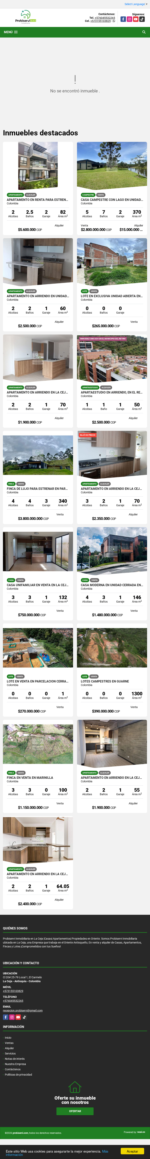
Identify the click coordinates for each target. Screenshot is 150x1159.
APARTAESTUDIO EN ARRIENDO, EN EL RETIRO (112, 392)
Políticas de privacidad (18, 1074)
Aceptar (132, 1151)
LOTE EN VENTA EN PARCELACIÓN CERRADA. (38, 681)
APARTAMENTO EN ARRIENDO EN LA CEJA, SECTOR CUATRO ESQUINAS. (38, 392)
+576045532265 (105, 17)
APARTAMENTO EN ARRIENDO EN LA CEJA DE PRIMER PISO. (112, 777)
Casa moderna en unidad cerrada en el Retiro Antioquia (112, 585)
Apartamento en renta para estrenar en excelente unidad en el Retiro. (38, 199)
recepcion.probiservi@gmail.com (23, 1010)
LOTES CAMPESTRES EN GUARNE (105, 681)
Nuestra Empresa (15, 1064)
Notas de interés (15, 1058)
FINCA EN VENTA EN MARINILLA (30, 777)
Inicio (8, 1037)
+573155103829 (100, 20)
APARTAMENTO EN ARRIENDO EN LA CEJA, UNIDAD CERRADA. (112, 488)
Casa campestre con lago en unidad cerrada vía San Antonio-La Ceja (112, 199)
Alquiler (9, 1048)
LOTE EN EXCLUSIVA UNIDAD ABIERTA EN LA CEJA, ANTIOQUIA (112, 296)
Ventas (9, 1043)
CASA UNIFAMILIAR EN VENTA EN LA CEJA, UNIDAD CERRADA (38, 585)
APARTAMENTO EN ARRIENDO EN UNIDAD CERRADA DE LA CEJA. (38, 296)
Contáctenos (13, 1069)
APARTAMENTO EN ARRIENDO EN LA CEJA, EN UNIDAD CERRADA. (38, 874)
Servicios (10, 1053)
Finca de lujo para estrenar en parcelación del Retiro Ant (38, 488)
